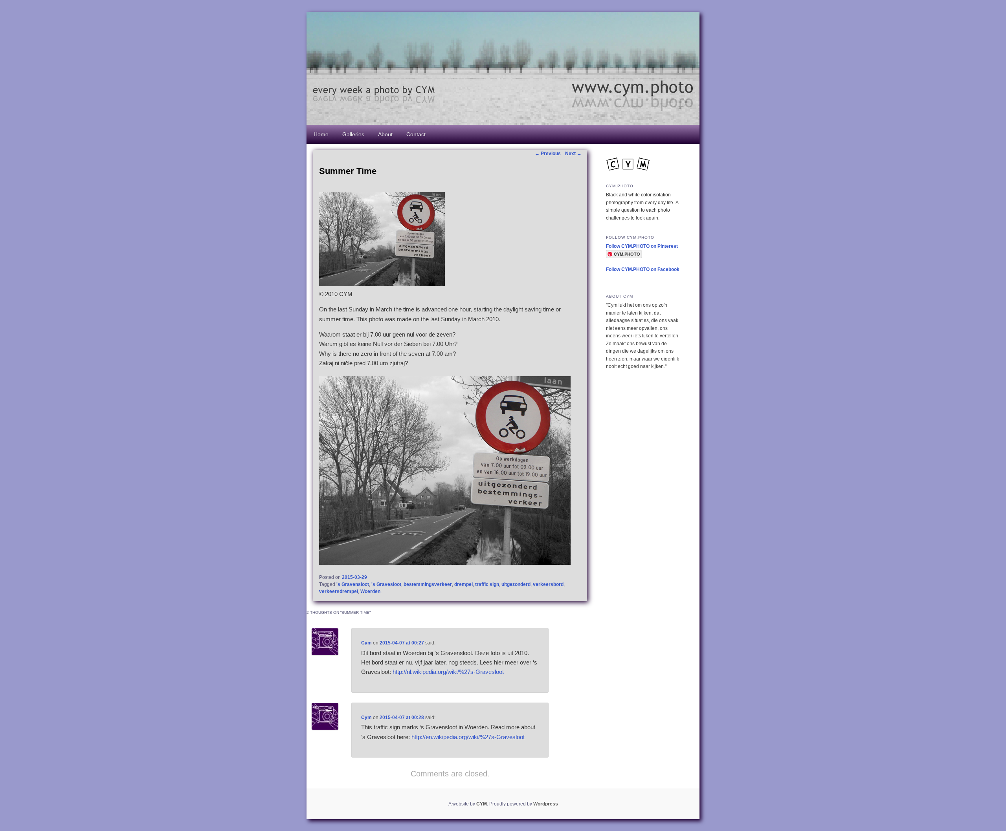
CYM (481, 804)
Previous (548, 153)
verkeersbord (548, 584)
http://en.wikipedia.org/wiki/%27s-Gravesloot (468, 737)
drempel (463, 584)
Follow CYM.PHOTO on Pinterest (642, 246)
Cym (366, 643)
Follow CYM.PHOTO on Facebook (642, 269)
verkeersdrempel (338, 591)
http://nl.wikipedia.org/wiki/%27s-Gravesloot (448, 671)
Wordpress (545, 804)
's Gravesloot (386, 584)
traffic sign (487, 584)
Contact (416, 134)
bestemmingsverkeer (428, 584)
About (385, 134)
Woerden (370, 591)
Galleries (353, 134)
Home (321, 134)
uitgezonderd (516, 584)
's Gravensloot (352, 584)
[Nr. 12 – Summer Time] (382, 284)
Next (573, 153)
